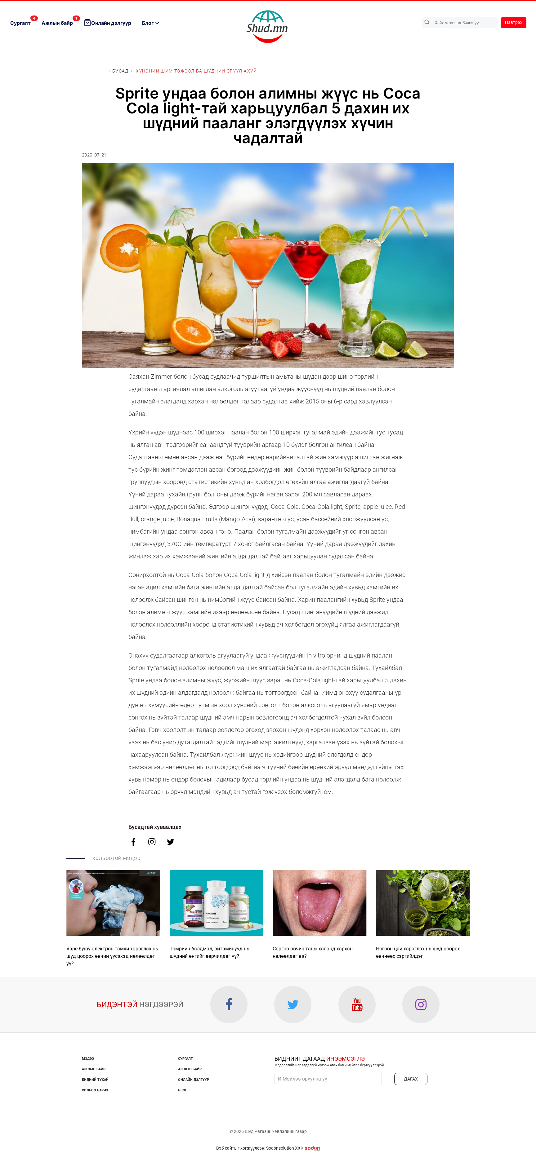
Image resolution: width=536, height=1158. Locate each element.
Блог (148, 23)
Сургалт (22, 21)
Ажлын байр (59, 21)
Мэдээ (88, 1059)
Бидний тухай (95, 1080)
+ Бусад (118, 70)
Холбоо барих (95, 1090)
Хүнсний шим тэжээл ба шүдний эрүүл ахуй (196, 70)
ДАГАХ (411, 1079)
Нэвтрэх (513, 22)
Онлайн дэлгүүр (111, 23)
